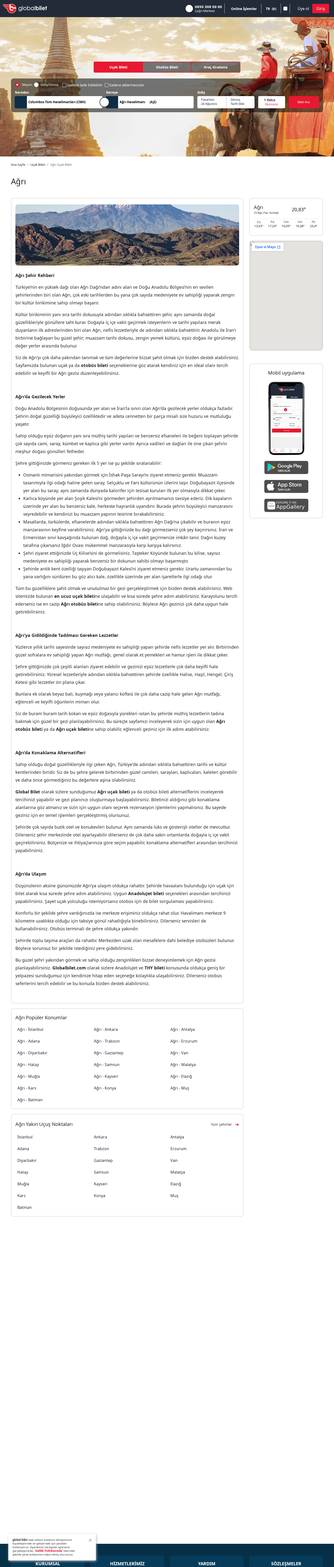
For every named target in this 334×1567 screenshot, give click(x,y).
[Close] (90, 1540)
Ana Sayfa (18, 164)
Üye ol (303, 8)
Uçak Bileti (118, 67)
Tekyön (27, 84)
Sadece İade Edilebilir (85, 85)
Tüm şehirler (221, 1124)
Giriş (320, 8)
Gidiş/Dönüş (49, 84)
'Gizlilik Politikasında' (48, 1551)
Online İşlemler (244, 8)
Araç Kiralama (215, 67)
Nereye (112, 92)
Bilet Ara (304, 102)
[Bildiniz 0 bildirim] (285, 9)
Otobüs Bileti (167, 67)
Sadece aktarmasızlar (126, 85)
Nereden (22, 92)
